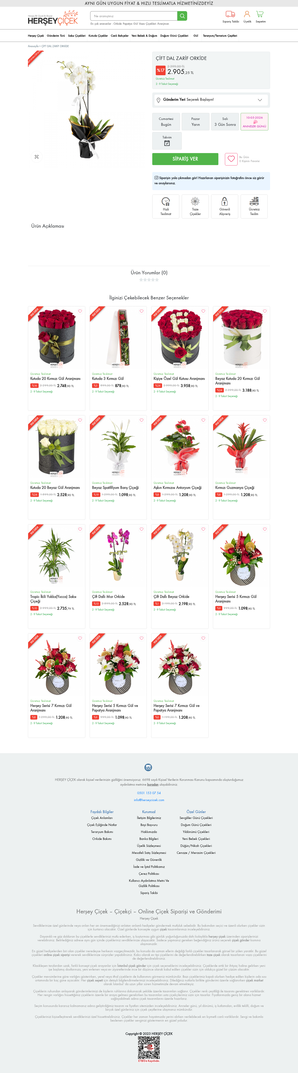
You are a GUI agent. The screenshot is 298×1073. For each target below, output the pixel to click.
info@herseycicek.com (149, 800)
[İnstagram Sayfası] (148, 768)
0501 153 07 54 (149, 793)
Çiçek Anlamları (102, 818)
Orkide (117, 24)
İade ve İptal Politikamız (149, 867)
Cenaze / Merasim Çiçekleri (196, 853)
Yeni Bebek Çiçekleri (196, 839)
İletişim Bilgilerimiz (149, 818)
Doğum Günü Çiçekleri (196, 825)
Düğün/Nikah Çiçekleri (196, 846)
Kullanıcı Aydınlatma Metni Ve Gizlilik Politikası (149, 883)
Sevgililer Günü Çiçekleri (196, 818)
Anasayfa (33, 46)
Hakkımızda (149, 832)
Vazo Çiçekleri (147, 24)
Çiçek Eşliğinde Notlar (102, 825)
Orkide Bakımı (101, 839)
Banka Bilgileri (148, 839)
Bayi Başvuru (149, 825)
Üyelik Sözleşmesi (149, 846)
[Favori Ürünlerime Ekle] (231, 159)
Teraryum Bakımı (102, 832)
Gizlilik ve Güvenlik (149, 860)
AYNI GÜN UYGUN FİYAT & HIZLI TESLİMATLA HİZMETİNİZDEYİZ (149, 3)
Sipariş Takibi (231, 21)
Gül (135, 24)
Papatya (127, 24)
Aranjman (163, 24)
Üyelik (247, 21)
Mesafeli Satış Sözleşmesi (149, 853)
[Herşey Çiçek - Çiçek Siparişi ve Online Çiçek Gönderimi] (53, 18)
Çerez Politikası (149, 874)
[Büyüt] (36, 156)
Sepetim (261, 21)
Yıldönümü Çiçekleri (196, 832)
